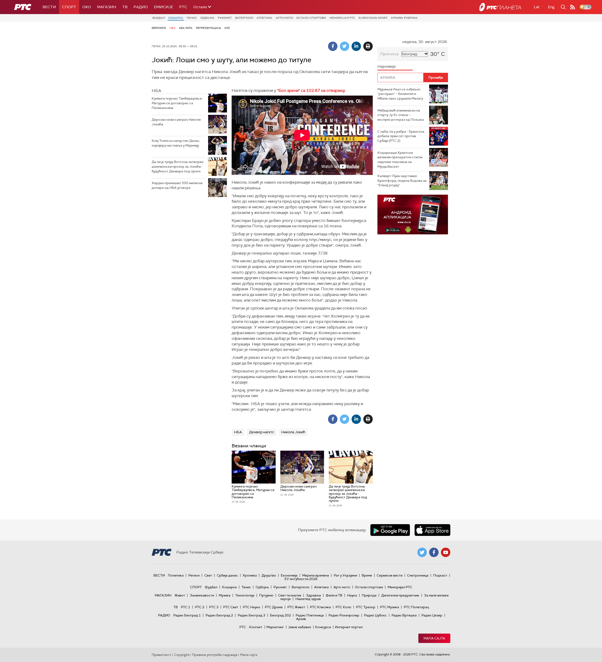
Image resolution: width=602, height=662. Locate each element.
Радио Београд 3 (251, 615)
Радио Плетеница (310, 615)
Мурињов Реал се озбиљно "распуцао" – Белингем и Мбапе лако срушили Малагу (400, 94)
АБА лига (185, 28)
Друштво (268, 575)
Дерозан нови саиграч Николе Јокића (176, 121)
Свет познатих (289, 595)
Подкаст (440, 575)
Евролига (159, 28)
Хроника (250, 575)
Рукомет (225, 18)
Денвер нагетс (261, 432)
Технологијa (244, 595)
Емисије (163, 6)
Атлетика (264, 18)
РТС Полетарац (416, 607)
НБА (172, 28)
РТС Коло (343, 607)
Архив (301, 619)
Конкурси (323, 627)
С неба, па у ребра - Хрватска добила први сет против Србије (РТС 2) (400, 136)
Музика (224, 595)
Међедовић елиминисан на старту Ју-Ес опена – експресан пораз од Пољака (400, 115)
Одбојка (207, 18)
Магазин (106, 6)
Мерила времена (315, 575)
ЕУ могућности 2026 (301, 579)
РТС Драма (274, 607)
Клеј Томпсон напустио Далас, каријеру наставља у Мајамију (176, 143)
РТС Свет (230, 607)
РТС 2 (199, 607)
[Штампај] (368, 46)
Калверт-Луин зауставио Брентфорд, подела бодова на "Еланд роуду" (402, 180)
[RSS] (572, 7)
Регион (194, 575)
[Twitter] (344, 46)
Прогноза (389, 53)
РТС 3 (213, 607)
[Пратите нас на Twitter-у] (422, 552)
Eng (551, 6)
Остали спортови (311, 18)
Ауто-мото (284, 18)
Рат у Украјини (345, 575)
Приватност (161, 655)
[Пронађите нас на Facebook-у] (434, 552)
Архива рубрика (404, 18)
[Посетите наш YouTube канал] (445, 552)
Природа (369, 595)
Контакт (255, 627)
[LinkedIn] (356, 46)
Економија (289, 575)
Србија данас (227, 575)
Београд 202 (280, 615)
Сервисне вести (389, 575)
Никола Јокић (293, 432)
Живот (179, 595)
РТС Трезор (365, 607)
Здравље (313, 595)
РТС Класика (320, 607)
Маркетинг (275, 627)
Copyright (181, 655)
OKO (86, 6)
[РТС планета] (500, 7)
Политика (176, 575)
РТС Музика (389, 607)
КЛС (227, 28)
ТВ (124, 6)
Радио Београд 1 (187, 615)
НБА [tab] (156, 90)
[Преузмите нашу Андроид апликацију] (390, 530)
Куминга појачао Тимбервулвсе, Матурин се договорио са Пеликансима (177, 103)
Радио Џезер (431, 615)
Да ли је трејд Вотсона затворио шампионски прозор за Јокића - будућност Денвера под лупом (178, 166)
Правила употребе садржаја (214, 655)
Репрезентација (208, 28)
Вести (49, 6)
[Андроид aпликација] (412, 214)
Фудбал (158, 18)
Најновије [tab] (386, 66)
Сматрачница (417, 575)
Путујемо (266, 595)
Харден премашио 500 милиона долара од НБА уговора (177, 185)
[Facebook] (332, 46)
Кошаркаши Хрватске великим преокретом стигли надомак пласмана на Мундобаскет (399, 160)
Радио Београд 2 (219, 615)
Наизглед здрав (308, 599)
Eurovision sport (373, 18)
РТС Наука (251, 607)
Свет (208, 575)
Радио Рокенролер (344, 615)
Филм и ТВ (334, 595)
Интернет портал (349, 627)
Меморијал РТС (342, 18)
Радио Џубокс (375, 615)
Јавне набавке (299, 627)
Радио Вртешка (404, 615)
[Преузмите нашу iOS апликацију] (432, 530)
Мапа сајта (434, 638)
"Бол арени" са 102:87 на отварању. (311, 90)
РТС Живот (296, 607)
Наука (352, 595)
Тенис (191, 18)
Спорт (69, 6)
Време (367, 575)
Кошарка (175, 18)
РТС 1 (185, 607)
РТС (183, 6)
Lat (536, 6)
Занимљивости (202, 595)
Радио (141, 6)
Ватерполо (244, 18)
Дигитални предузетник (400, 595)
